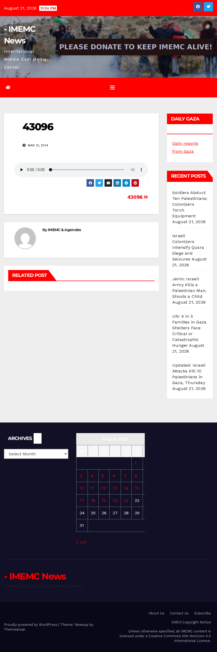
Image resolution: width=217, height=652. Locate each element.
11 (92, 488)
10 (82, 488)
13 (115, 488)
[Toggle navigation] (112, 88)
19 (104, 500)
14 (126, 488)
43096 (135, 197)
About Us (156, 613)
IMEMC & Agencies (64, 229)
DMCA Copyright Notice (191, 622)
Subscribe (202, 613)
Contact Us (179, 613)
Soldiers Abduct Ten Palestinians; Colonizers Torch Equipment (189, 204)
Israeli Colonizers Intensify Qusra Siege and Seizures (188, 247)
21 (126, 500)
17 (82, 500)
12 (104, 488)
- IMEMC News (35, 576)
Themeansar (14, 629)
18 (93, 500)
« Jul (81, 542)
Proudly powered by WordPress (31, 625)
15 (137, 488)
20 (115, 500)
